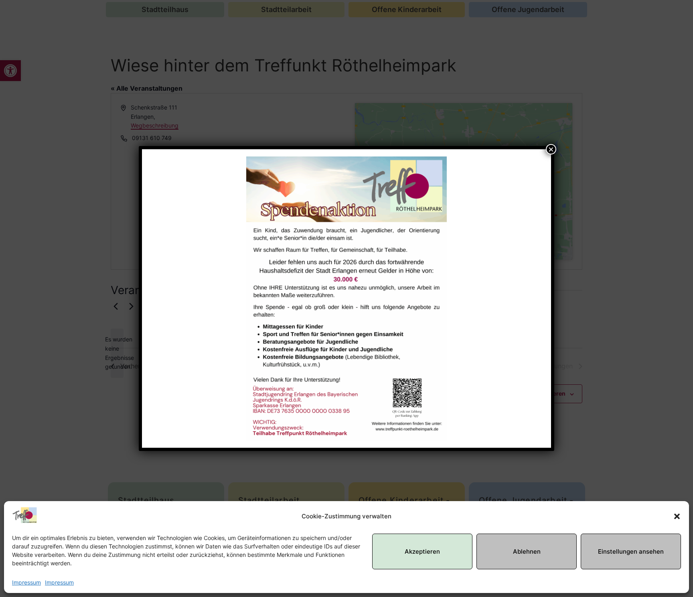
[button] (677, 516)
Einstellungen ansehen (631, 551)
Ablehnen (527, 551)
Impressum (26, 582)
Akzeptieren (422, 551)
